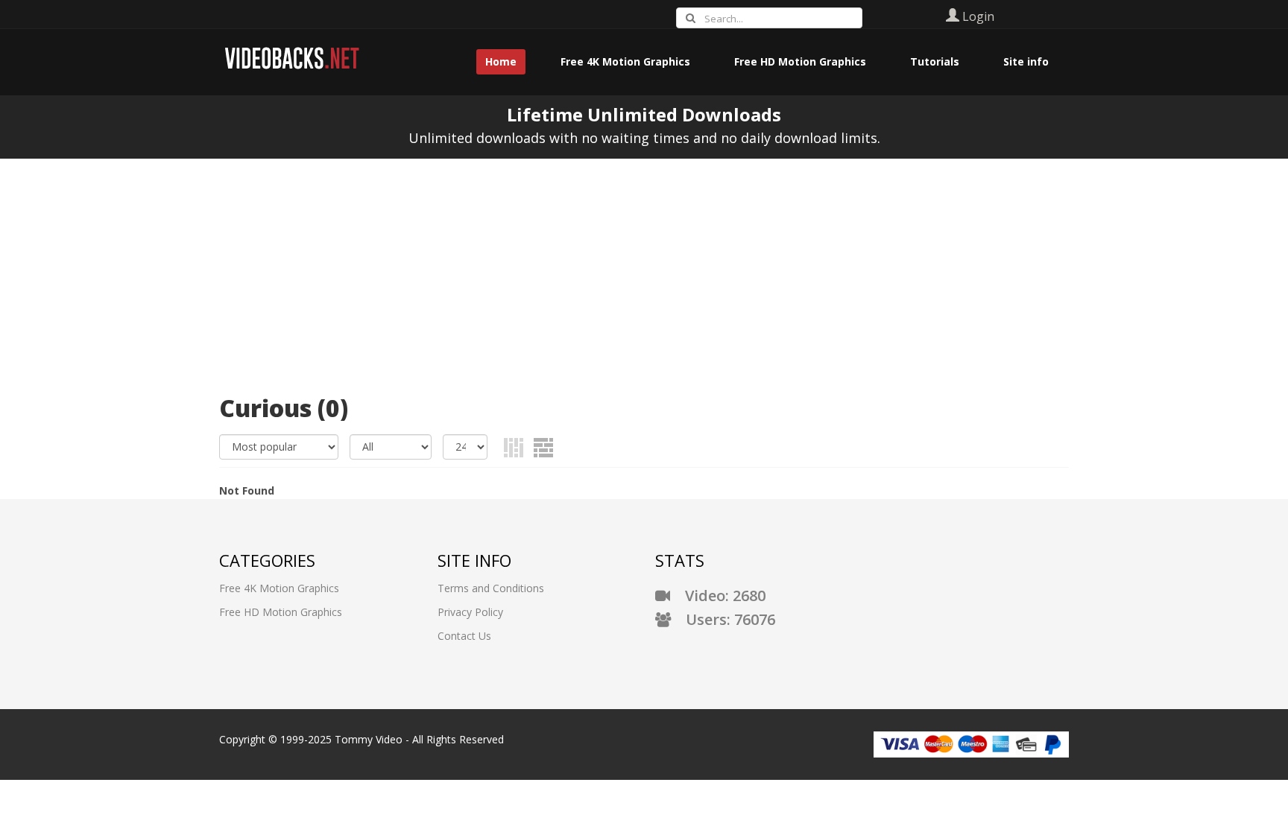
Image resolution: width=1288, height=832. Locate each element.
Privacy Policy (470, 612)
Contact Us (464, 636)
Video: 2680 (717, 595)
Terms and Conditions (491, 588)
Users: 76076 (723, 619)
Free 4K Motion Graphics (279, 588)
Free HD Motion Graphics (280, 612)
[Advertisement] (644, 270)
